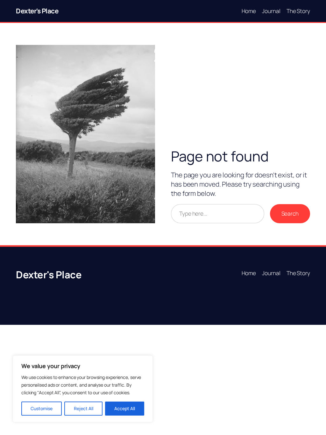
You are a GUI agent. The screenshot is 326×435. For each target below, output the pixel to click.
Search (290, 213)
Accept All (124, 408)
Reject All (83, 408)
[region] (83, 388)
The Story (298, 11)
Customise (42, 408)
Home (249, 11)
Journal (271, 11)
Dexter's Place (37, 10)
